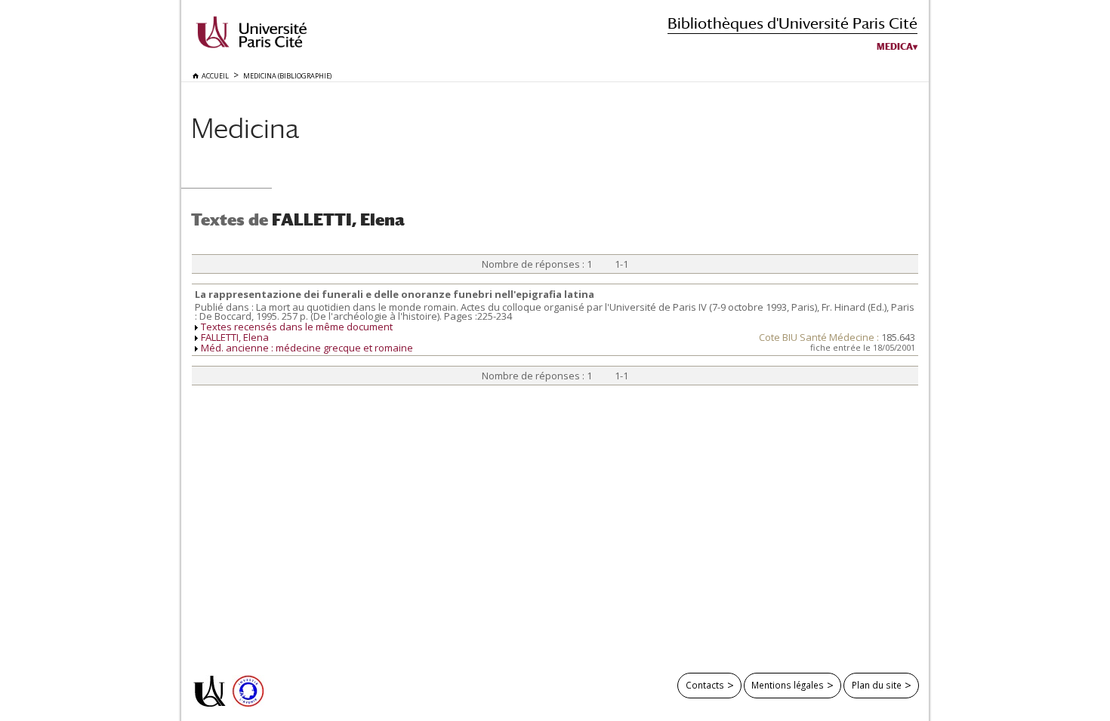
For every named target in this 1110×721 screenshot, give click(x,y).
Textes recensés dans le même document (297, 326)
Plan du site (877, 685)
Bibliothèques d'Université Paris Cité (792, 23)
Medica (895, 46)
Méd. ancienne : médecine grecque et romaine (307, 347)
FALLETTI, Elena (235, 337)
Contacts (705, 685)
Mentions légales (787, 685)
